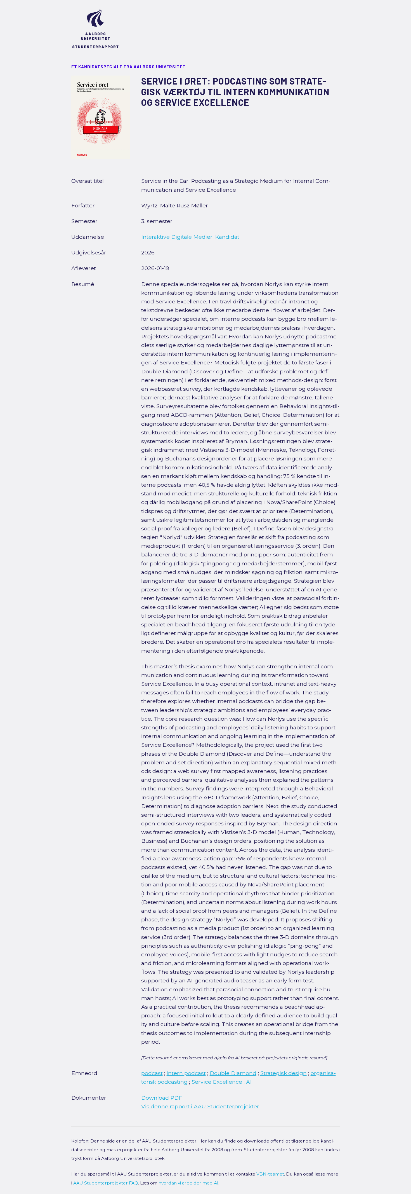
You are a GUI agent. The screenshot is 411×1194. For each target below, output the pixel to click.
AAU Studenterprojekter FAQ (105, 1183)
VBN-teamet (270, 1174)
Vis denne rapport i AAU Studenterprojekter (200, 1106)
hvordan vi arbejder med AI (188, 1183)
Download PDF (161, 1097)
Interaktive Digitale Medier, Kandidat (190, 236)
